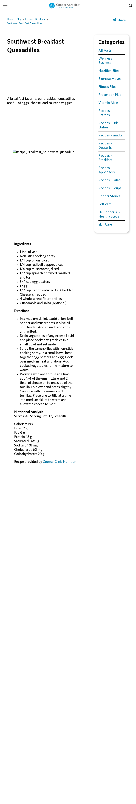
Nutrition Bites (109, 71)
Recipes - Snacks (110, 135)
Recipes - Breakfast (35, 19)
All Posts (105, 50)
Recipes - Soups (109, 188)
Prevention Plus (109, 95)
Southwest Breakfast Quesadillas (24, 23)
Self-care (105, 204)
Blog (19, 19)
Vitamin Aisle (108, 103)
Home (10, 19)
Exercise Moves (109, 79)
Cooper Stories (109, 196)
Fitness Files (107, 87)
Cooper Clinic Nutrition (59, 462)
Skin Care (105, 224)
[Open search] (130, 5)
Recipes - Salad (109, 180)
